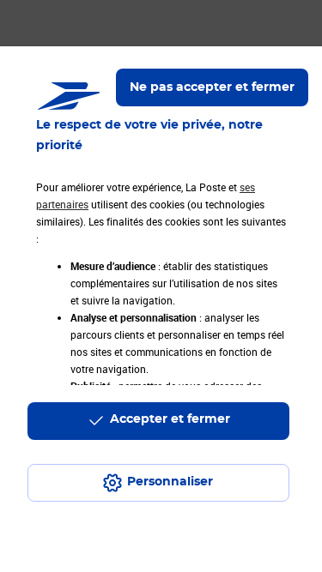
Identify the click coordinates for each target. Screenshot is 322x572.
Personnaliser (170, 482)
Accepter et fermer (170, 419)
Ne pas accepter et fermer (212, 87)
